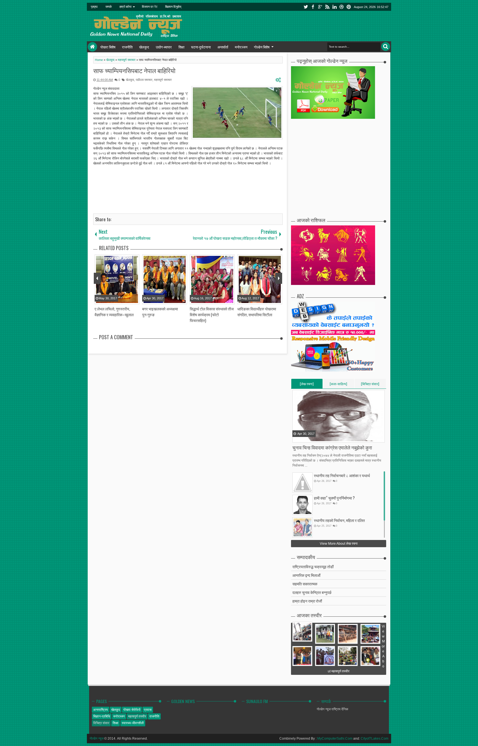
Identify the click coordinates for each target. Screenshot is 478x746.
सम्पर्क (108, 6)
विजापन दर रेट (149, 6)
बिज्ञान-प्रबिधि (101, 716)
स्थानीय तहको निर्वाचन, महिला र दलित (339, 520)
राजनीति (127, 47)
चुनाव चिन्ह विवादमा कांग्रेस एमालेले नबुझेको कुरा (332, 447)
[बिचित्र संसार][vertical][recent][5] (370, 385)
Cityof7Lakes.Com (374, 738)
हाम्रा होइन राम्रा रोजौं (307, 601)
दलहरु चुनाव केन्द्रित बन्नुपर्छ (311, 592)
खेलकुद (144, 47)
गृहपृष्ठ (94, 6)
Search (385, 46)
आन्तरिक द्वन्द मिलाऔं (306, 575)
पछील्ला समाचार (144, 79)
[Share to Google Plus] (311, 437)
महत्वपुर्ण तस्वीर (137, 716)
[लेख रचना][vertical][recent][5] (306, 385)
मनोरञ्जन (241, 47)
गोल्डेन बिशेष (261, 47)
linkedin (334, 7)
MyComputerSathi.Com (334, 738)
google (320, 7)
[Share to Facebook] (297, 437)
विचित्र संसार (101, 723)
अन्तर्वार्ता (222, 47)
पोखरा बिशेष (107, 47)
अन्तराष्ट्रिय (100, 710)
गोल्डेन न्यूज (96, 738)
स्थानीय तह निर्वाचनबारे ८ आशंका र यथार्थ (342, 475)
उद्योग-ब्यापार (164, 47)
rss (327, 7)
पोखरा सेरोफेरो (132, 710)
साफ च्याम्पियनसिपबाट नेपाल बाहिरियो (134, 70)
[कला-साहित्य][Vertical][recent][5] (338, 385)
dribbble (341, 7)
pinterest (348, 7)
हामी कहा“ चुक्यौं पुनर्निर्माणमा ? (334, 498)
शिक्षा (181, 47)
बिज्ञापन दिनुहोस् (173, 6)
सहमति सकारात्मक (304, 583)
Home (92, 47)
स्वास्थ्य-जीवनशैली (133, 723)
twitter (305, 7)
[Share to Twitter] (304, 437)
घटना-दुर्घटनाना (201, 47)
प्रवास (148, 710)
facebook (312, 7)
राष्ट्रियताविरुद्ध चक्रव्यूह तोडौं (313, 566)
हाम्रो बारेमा (125, 6)
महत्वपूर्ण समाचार (163, 79)
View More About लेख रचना (339, 544)
